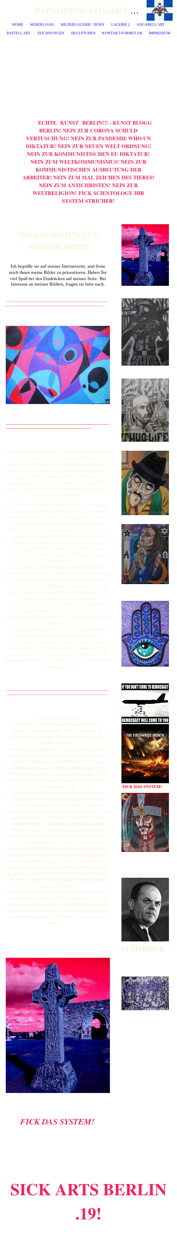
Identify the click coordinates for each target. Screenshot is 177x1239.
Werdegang (42, 24)
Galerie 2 (120, 24)
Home (17, 24)
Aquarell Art (150, 24)
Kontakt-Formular (122, 33)
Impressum (159, 33)
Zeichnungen (50, 33)
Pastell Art (18, 33)
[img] (159, 10)
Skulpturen (83, 33)
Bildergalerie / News (82, 24)
